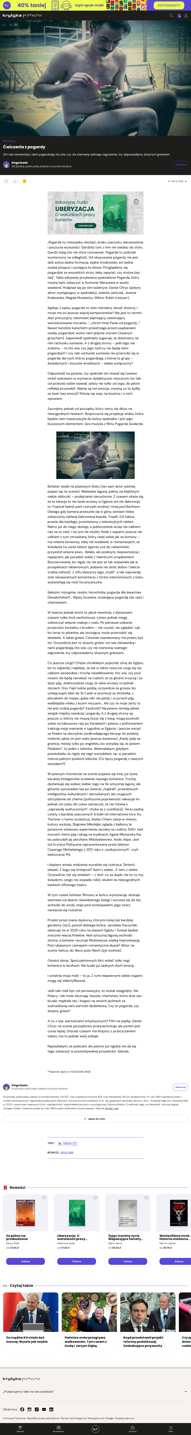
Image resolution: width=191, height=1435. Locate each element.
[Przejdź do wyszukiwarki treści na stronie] (171, 15)
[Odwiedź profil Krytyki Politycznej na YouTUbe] (44, 1409)
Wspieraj (20, 1431)
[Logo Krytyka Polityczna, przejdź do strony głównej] (22, 16)
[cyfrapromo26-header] (95, 5)
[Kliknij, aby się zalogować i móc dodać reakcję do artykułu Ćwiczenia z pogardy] (24, 181)
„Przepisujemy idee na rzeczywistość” (28, 1392)
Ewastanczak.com (124, 1418)
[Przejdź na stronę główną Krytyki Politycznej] (21, 1379)
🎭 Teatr (65, 1143)
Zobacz (25, 1261)
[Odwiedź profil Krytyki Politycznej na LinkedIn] (51, 1409)
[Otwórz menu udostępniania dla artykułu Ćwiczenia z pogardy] (15, 181)
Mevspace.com (96, 1418)
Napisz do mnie (96, 1118)
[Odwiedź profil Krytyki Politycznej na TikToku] (37, 1409)
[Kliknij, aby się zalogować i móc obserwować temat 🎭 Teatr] (74, 1144)
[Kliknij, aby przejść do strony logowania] (186, 15)
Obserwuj (132, 1431)
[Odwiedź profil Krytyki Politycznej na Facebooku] (22, 1409)
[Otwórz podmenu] (186, 1391)
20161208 (66, 1152)
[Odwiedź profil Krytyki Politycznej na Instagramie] (29, 1409)
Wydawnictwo (58, 1431)
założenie (72, 277)
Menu (171, 1431)
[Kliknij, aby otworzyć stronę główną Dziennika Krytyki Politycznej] (95, 1429)
